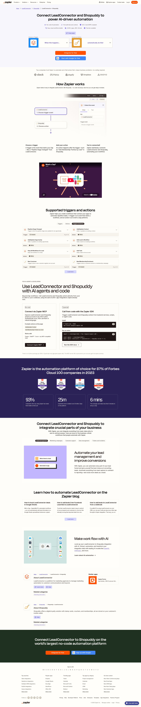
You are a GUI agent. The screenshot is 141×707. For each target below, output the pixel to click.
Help (49, 587)
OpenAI (106, 548)
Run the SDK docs (70, 345)
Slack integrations (26, 678)
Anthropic (77, 551)
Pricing (61, 697)
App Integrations (104, 697)
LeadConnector (26, 8)
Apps (17, 8)
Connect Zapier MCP (34, 345)
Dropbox (48, 678)
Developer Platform (73, 697)
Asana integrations (26, 689)
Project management (88, 678)
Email (84, 683)
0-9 (43, 669)
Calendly (65, 681)
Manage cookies (106, 702)
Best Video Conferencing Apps (111, 678)
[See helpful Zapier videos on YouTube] (37, 698)
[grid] (42, 110)
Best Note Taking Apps (109, 686)
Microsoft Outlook (67, 686)
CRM (84, 686)
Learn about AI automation (84, 555)
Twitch (65, 678)
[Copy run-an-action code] (113, 334)
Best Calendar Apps (109, 689)
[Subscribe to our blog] (40, 698)
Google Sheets (49, 681)
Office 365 (48, 689)
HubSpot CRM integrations (28, 683)
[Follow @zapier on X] (34, 698)
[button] (70, 58)
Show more (24, 691)
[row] (42, 110)
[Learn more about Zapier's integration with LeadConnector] (27, 576)
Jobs (84, 697)
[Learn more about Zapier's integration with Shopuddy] (27, 607)
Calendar (85, 681)
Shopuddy (36, 8)
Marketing (85, 689)
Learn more (40, 587)
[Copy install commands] (113, 324)
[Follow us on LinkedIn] (31, 698)
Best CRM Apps (108, 683)
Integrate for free (70, 53)
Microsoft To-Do (67, 683)
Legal (113, 702)
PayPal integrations (26, 686)
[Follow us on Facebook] (28, 698)
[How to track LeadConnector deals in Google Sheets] (37, 507)
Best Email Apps (108, 681)
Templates (96, 697)
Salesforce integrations (27, 681)
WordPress (48, 686)
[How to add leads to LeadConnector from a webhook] (103, 507)
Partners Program (114, 697)
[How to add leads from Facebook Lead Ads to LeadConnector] (70, 507)
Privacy (117, 702)
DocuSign (48, 683)
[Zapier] (7, 2)
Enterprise (90, 697)
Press (80, 697)
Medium (65, 689)
